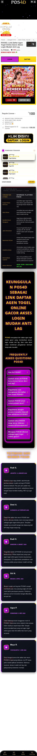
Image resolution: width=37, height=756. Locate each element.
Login (13, 754)
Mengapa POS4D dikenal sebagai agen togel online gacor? (18, 434)
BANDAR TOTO (11, 40)
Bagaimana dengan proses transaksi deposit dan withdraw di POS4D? (18, 411)
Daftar (23, 754)
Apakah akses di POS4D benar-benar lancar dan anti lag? (18, 380)
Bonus (5, 754)
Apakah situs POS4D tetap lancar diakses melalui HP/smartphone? (18, 423)
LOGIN (9, 59)
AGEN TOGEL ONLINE (24, 40)
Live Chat (32, 754)
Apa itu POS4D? (14, 372)
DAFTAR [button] (22, 100)
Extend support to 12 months (20, 127)
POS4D (3, 40)
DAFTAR (27, 59)
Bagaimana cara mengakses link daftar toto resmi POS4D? (17, 392)
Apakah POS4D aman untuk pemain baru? (16, 402)
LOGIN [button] (9, 100)
